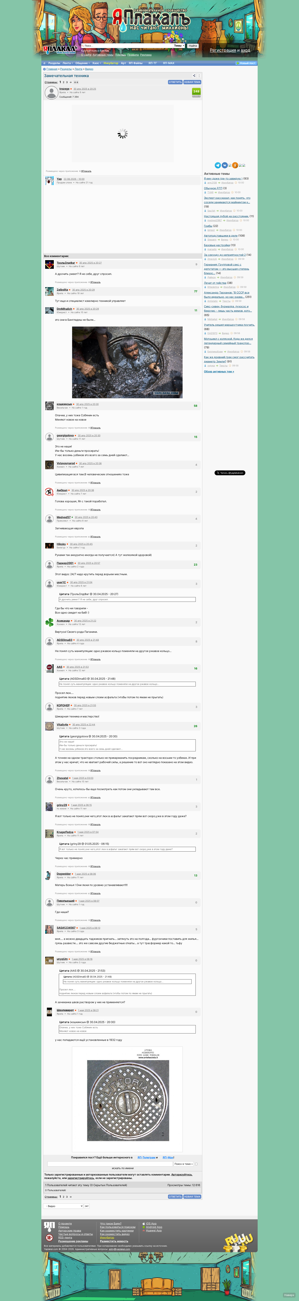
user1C (61, 582)
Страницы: (51, 82)
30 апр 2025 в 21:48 (87, 639)
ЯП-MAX (168, 63)
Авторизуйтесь (181, 1174)
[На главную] (44, 63)
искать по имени (123, 1168)
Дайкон (211, 277)
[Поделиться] (194, 76)
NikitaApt (212, 319)
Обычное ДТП (213, 188)
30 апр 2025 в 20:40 (86, 517)
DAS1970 (212, 333)
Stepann (211, 239)
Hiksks (61, 544)
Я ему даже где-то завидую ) (223, 178)
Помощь (120, 54)
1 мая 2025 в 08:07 (89, 900)
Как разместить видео (115, 1234)
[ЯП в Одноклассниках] (235, 165)
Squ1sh (211, 210)
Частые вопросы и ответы (75, 1234)
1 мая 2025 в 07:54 (88, 832)
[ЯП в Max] (243, 165)
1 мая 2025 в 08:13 (90, 927)
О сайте (86, 54)
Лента (67, 63)
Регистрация (223, 50)
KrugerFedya (65, 832)
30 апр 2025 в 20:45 (81, 544)
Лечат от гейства (215, 283)
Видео (89, 69)
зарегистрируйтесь (80, 1178)
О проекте (65, 1223)
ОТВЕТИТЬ (175, 81)
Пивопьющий (65, 900)
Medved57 (64, 517)
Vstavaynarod (66, 463)
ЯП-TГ (152, 63)
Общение (81, 63)
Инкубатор (111, 63)
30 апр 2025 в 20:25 (85, 88)
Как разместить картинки (117, 1230)
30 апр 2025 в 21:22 (85, 620)
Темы (178, 45)
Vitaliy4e (62, 724)
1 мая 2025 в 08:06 (85, 873)
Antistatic (212, 301)
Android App (154, 1227)
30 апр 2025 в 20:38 (82, 490)
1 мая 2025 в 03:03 (82, 778)
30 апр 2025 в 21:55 (85, 705)
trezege (64, 88)
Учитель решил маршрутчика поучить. (229, 324)
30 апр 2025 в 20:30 (87, 404)
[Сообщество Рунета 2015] (238, 1242)
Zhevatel (62, 778)
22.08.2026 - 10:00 (74, 179)
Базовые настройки (217, 245)
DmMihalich (64, 308)
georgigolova (65, 435)
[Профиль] (51, 92)
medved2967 (214, 220)
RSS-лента (65, 1237)
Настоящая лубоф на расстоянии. (226, 216)
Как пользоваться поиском (117, 1227)
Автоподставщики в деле (221, 235)
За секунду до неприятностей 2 (225, 254)
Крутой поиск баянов (95, 50)
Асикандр (63, 620)
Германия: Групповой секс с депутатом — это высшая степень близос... (226, 269)
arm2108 (212, 182)
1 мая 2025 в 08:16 (82, 959)
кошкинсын (64, 404)
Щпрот (211, 230)
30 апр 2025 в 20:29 (83, 289)
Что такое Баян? (110, 1223)
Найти (193, 45)
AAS (59, 667)
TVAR (210, 192)
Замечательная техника (66, 75)
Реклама (146, 54)
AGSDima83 (64, 640)
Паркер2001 (65, 563)
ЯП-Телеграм (146, 1157)
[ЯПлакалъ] (60, 50)
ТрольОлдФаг (66, 262)
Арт (123, 63)
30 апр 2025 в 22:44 (83, 724)
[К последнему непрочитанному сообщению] (76, 82)
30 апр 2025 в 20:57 (89, 563)
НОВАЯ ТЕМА (192, 81)
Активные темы (103, 54)
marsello (212, 249)
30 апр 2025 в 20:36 (90, 463)
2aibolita (62, 289)
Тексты (226, 301)
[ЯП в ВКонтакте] (225, 165)
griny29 (62, 805)
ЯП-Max (168, 1157)
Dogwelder (64, 873)
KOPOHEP (63, 705)
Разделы (54, 63)
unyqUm (62, 959)
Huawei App (154, 1230)
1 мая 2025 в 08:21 (88, 1010)
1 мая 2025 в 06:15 (81, 805)
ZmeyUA (212, 259)
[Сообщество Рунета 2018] (228, 1242)
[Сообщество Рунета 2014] (249, 1242)
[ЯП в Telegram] (218, 165)
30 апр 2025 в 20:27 (90, 262)
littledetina (213, 287)
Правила (133, 54)
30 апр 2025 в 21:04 (81, 582)
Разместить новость (114, 1241)
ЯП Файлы (135, 63)
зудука (211, 365)
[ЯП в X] (240, 165)
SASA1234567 (66, 927)
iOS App (151, 1223)
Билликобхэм (215, 351)
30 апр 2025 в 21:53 (77, 666)
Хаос (95, 63)
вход (245, 50)
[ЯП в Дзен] (230, 165)
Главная (52, 69)
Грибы (208, 226)
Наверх (289, 1295)
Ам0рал (62, 490)
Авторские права (69, 1230)
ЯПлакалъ (86, 171)
